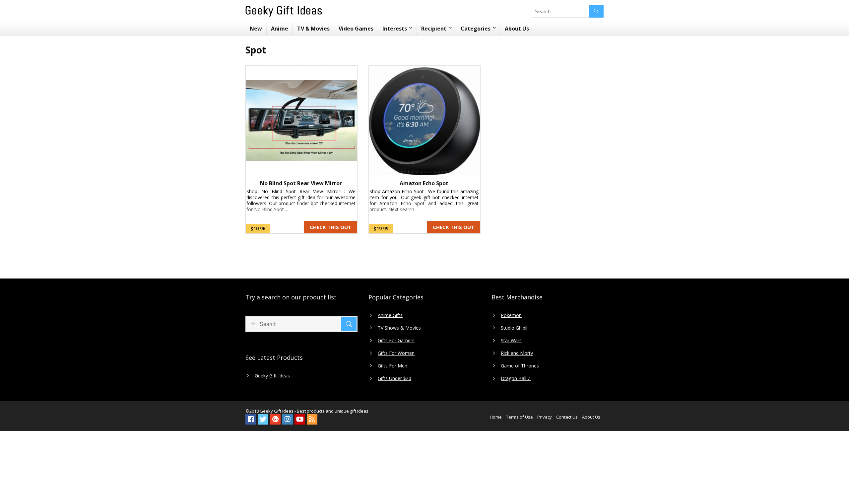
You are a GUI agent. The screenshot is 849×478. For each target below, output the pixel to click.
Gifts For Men (392, 366)
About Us (517, 28)
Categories (475, 28)
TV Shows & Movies (399, 328)
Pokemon (511, 315)
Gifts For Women (396, 353)
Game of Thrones (520, 366)
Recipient (433, 28)
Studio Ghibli (514, 328)
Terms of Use (519, 417)
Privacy (544, 417)
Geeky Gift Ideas (272, 376)
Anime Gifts (390, 315)
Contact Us (567, 417)
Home (496, 417)
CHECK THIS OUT (330, 227)
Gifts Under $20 (394, 378)
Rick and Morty (517, 353)
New (256, 28)
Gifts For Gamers (396, 341)
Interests (394, 28)
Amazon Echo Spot (424, 183)
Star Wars (511, 341)
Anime (279, 28)
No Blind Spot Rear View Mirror (301, 183)
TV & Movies (313, 28)
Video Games (356, 28)
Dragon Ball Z (516, 378)
